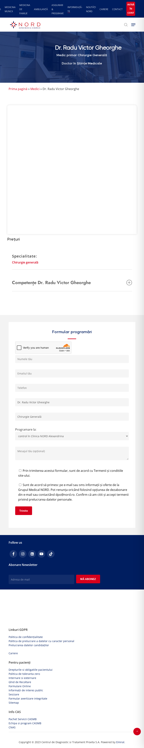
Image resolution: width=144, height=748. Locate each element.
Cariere (13, 653)
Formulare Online (20, 686)
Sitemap (14, 702)
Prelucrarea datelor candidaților (29, 645)
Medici (35, 89)
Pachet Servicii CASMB (23, 719)
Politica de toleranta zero (24, 674)
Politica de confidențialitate (26, 637)
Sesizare (14, 694)
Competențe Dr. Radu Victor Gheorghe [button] (51, 282)
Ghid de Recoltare (20, 682)
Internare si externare (22, 678)
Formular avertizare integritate (28, 698)
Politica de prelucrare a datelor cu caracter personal (41, 641)
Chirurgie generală (25, 262)
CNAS (12, 727)
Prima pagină (18, 89)
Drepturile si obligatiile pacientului (30, 669)
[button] (133, 25)
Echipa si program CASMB (25, 723)
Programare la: (25, 429)
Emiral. (120, 742)
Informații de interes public (26, 690)
